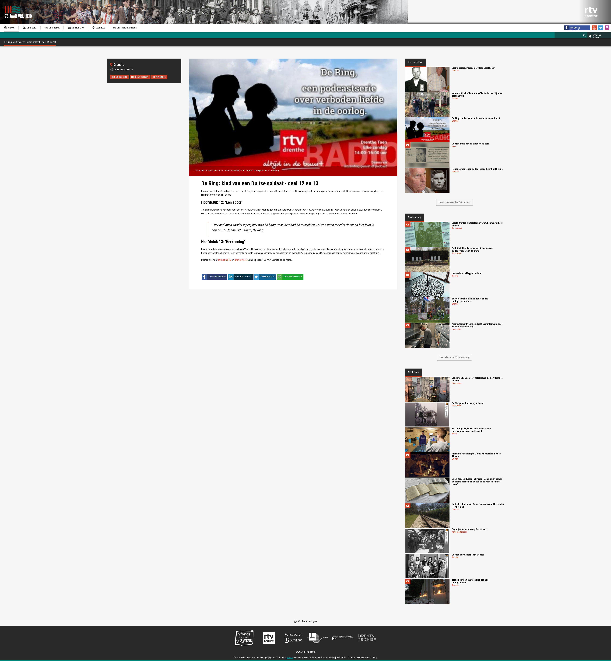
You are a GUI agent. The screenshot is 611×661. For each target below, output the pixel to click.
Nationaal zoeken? (597, 36)
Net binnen (161, 77)
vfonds (290, 657)
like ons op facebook (575, 29)
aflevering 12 (224, 260)
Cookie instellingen (307, 621)
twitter (600, 27)
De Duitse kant (141, 77)
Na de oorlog (121, 77)
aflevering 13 (241, 260)
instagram (607, 27)
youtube (594, 27)
